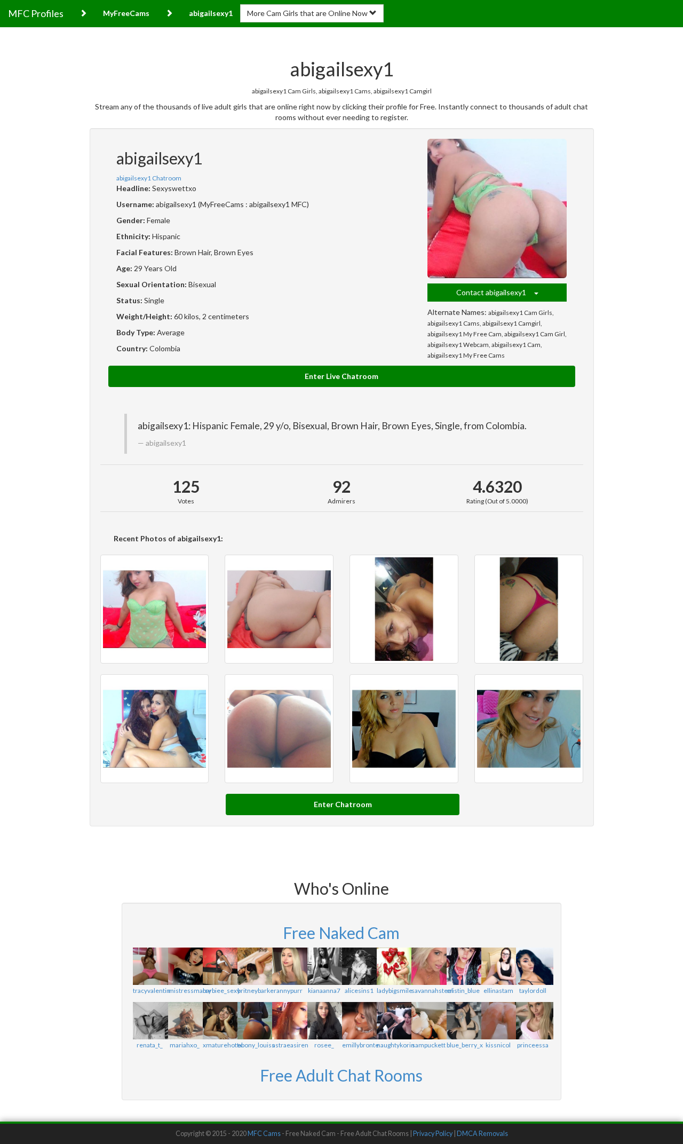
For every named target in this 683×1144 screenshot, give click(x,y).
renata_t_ (150, 1045)
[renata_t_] (149, 1020)
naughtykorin (396, 1045)
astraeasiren (290, 1045)
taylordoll (532, 991)
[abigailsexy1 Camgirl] (528, 609)
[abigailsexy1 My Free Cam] (154, 728)
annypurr (289, 991)
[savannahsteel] (428, 966)
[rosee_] (324, 1020)
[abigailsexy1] (497, 209)
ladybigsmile (394, 991)
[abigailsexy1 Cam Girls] (279, 609)
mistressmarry (189, 991)
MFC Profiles (35, 13)
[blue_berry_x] (463, 1020)
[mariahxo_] (185, 1020)
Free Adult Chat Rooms (341, 1075)
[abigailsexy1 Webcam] (404, 728)
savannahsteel (432, 991)
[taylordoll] (533, 966)
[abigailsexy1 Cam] (528, 728)
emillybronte (360, 1045)
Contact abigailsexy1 (495, 292)
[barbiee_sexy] (219, 966)
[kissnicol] (498, 1020)
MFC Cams (264, 1134)
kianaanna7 (324, 991)
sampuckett (429, 1045)
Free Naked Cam (341, 932)
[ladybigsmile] (393, 966)
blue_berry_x (465, 1045)
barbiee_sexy (221, 991)
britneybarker (256, 991)
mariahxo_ (185, 1045)
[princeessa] (533, 1020)
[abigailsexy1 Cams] (404, 609)
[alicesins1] (359, 966)
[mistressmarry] (185, 966)
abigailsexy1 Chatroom (148, 178)
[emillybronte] (359, 1020)
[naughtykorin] (393, 1020)
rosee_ (324, 1045)
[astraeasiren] (289, 1020)
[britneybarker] (254, 966)
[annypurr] (289, 966)
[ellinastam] (498, 966)
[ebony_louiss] (254, 1020)
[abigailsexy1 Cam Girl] (279, 728)
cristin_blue (463, 991)
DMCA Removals (482, 1134)
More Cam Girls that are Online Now (308, 13)
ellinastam (498, 991)
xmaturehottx (222, 1045)
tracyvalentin (151, 991)
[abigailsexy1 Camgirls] (154, 609)
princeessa (533, 1045)
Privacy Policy (432, 1134)
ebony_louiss (256, 1045)
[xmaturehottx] (219, 1020)
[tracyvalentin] (149, 966)
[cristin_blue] (463, 966)
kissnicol (498, 1045)
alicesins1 (359, 991)
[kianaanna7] (324, 966)
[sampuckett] (428, 1020)
